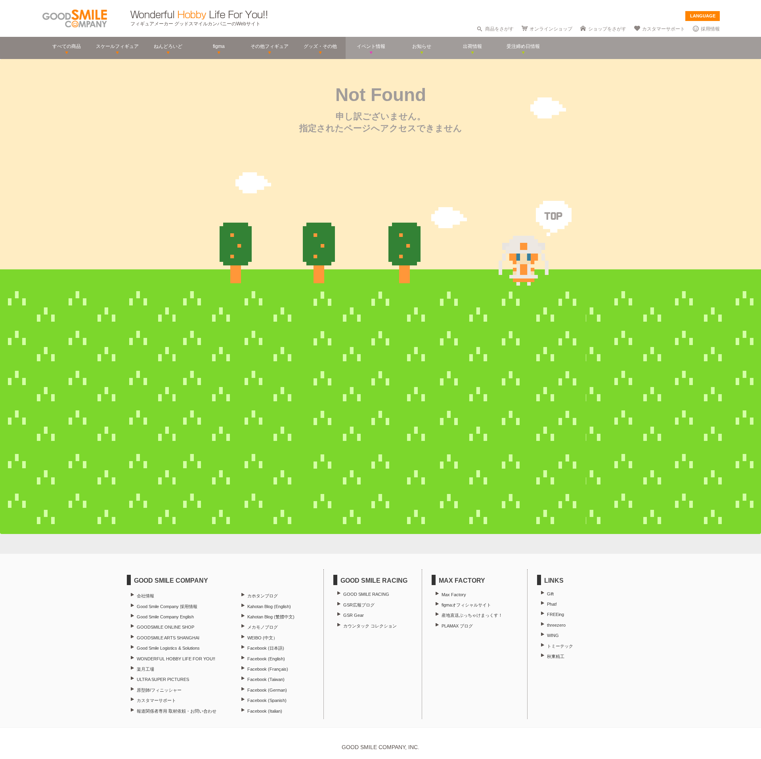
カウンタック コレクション (370, 626)
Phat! (552, 604)
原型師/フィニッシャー (159, 690)
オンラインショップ (551, 29)
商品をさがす (499, 29)
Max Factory (454, 594)
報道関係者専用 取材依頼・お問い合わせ (176, 711)
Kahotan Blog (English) (269, 606)
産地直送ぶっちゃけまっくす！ (472, 615)
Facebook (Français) (267, 669)
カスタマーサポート (663, 29)
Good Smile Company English (165, 616)
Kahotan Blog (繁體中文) (270, 616)
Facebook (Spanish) (267, 700)
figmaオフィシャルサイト (466, 605)
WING (553, 635)
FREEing (555, 614)
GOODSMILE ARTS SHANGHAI (168, 637)
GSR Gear (353, 615)
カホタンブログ (262, 595)
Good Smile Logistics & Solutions (168, 648)
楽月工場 (145, 669)
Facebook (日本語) (265, 648)
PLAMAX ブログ (457, 626)
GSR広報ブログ (359, 605)
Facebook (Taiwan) (266, 679)
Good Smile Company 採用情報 (167, 606)
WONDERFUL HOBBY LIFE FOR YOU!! (176, 658)
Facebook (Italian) (264, 711)
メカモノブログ (262, 627)
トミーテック (560, 646)
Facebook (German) (267, 690)
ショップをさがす (607, 29)
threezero (556, 625)
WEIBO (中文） (262, 637)
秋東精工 (555, 656)
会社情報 (145, 595)
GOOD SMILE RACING (366, 594)
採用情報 (710, 29)
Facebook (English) (266, 658)
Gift (550, 593)
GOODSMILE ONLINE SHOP (165, 627)
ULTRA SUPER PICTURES (163, 679)
